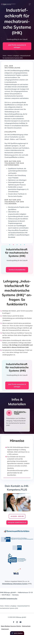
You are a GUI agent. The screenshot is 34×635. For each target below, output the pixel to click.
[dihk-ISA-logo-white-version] (8, 4)
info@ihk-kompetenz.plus (8, 598)
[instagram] (17, 622)
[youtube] (20, 622)
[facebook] (13, 622)
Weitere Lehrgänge (13, 55)
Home (4, 55)
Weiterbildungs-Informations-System (14, 584)
